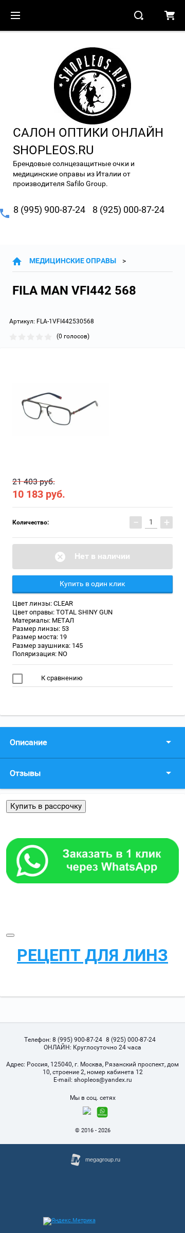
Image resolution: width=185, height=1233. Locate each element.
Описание (28, 742)
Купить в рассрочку (46, 806)
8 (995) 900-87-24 (49, 209)
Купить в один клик (92, 583)
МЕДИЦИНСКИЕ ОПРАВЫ (72, 261)
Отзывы (25, 773)
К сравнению (61, 678)
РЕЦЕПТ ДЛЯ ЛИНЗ (92, 955)
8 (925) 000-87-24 (128, 209)
